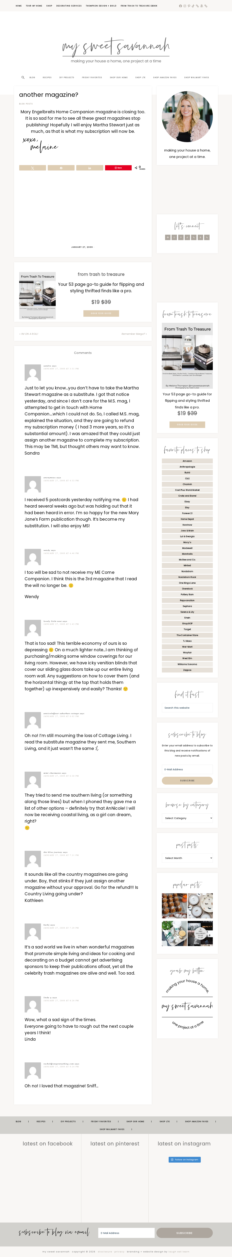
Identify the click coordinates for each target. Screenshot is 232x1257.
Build (187, 472)
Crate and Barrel (187, 495)
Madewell (187, 548)
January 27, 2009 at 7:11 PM (61, 855)
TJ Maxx (187, 641)
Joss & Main (187, 530)
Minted (187, 565)
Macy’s (187, 542)
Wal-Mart (187, 646)
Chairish (187, 484)
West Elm (187, 658)
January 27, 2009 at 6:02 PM (61, 716)
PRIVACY (119, 1251)
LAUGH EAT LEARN (179, 1251)
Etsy (187, 507)
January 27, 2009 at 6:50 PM (61, 776)
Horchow (187, 524)
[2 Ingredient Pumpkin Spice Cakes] (174, 906)
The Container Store (187, 635)
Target (187, 629)
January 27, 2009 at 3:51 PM (61, 369)
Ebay (187, 501)
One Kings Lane (187, 582)
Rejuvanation (187, 600)
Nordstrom (187, 571)
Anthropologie (187, 466)
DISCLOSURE (105, 1251)
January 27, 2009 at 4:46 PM (61, 553)
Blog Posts (26, 104)
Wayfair (187, 652)
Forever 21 (187, 513)
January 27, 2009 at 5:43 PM (61, 624)
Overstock (187, 588)
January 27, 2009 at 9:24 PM (61, 1067)
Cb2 (187, 478)
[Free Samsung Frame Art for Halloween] (200, 934)
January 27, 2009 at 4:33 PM (61, 481)
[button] (22, 71)
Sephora (187, 606)
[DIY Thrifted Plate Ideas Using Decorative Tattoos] (200, 906)
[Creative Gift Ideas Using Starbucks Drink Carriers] (174, 934)
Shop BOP (187, 623)
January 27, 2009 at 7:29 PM (61, 928)
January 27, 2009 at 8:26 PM (61, 1001)
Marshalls (187, 553)
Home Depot (187, 519)
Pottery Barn (187, 594)
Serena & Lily (187, 611)
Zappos (187, 670)
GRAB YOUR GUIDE (101, 313)
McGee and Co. (187, 559)
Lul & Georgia (187, 536)
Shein (187, 617)
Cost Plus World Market (187, 490)
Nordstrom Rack (187, 577)
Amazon (187, 461)
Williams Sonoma (187, 664)
